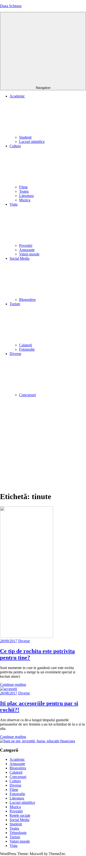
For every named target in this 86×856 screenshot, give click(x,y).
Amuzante (27, 250)
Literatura (26, 196)
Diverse (24, 641)
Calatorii (25, 345)
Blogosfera (27, 300)
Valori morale (29, 254)
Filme (23, 187)
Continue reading (13, 684)
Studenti (25, 137)
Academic (17, 759)
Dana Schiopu (11, 6)
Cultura (15, 781)
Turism (15, 837)
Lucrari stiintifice (32, 142)
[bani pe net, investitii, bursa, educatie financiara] (37, 741)
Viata (13, 846)
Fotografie (27, 349)
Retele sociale (20, 815)
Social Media (19, 820)
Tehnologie (18, 833)
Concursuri (27, 395)
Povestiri (25, 245)
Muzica (24, 200)
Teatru (24, 191)
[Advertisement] (43, 444)
